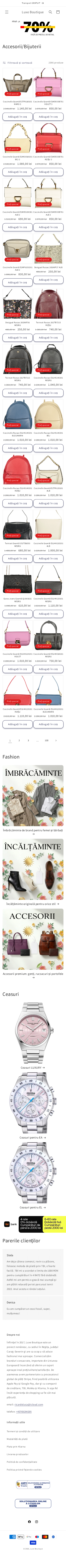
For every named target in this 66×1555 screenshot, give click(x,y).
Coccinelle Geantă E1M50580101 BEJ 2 (17, 158)
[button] (6, 12)
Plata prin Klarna (16, 1446)
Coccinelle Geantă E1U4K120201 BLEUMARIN (48, 710)
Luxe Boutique (36, 1549)
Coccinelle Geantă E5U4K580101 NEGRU (48, 655)
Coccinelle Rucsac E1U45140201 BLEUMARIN (17, 434)
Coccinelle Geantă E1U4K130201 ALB (48, 544)
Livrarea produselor (17, 1454)
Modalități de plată (17, 1438)
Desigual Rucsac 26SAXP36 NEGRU (17, 323)
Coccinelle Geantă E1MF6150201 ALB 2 (17, 268)
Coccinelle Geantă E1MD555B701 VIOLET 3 (48, 103)
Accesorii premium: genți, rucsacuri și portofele (33, 974)
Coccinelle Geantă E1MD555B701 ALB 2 (48, 213)
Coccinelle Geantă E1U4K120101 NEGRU (48, 600)
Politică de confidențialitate (22, 1461)
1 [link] (10, 740)
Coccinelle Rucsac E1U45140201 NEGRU (48, 379)
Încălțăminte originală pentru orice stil (31, 904)
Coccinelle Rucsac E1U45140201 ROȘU (17, 489)
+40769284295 (23, 1411)
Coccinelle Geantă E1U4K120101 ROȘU (17, 710)
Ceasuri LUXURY (31, 1067)
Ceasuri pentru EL (31, 1207)
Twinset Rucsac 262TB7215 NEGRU (17, 379)
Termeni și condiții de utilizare (23, 1431)
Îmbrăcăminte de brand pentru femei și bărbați (33, 830)
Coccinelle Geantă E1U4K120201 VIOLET (17, 655)
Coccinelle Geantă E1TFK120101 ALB (48, 489)
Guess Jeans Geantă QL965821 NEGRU (18, 600)
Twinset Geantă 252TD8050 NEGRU (17, 544)
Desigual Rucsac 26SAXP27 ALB (48, 267)
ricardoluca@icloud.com (29, 1404)
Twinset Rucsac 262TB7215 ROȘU (48, 323)
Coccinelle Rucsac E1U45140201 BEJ (48, 434)
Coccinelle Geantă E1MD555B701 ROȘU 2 (48, 158)
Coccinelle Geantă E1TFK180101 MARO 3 (17, 103)
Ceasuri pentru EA (31, 1137)
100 (47, 740)
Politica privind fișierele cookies (24, 1469)
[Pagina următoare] (56, 740)
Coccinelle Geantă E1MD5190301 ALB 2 (17, 213)
